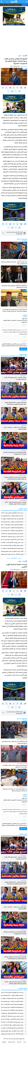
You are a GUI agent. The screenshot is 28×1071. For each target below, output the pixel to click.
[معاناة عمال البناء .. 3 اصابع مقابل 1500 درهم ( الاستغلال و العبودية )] (14, 369)
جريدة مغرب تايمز (9, 1038)
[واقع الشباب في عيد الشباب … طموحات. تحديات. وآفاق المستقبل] (14, 419)
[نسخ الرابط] (3, 87)
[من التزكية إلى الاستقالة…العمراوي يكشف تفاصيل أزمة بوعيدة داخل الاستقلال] (14, 276)
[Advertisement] (14, 40)
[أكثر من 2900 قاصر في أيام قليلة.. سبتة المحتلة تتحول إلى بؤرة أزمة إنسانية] (14, 732)
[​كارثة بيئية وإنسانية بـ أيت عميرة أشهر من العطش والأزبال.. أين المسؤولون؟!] (14, 444)
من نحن (24, 1042)
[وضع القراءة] (6, 87)
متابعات (19, 561)
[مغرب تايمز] (14, 2)
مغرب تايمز (23, 66)
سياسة (19, 55)
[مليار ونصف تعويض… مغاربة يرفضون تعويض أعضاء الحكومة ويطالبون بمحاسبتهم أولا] (14, 394)
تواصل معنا (19, 1042)
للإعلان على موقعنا (11, 1042)
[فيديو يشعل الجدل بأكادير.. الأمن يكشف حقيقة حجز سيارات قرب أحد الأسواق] (14, 756)
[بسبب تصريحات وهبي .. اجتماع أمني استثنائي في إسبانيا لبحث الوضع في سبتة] (14, 253)
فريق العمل (4, 1042)
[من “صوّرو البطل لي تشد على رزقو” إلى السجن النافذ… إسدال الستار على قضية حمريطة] (14, 780)
